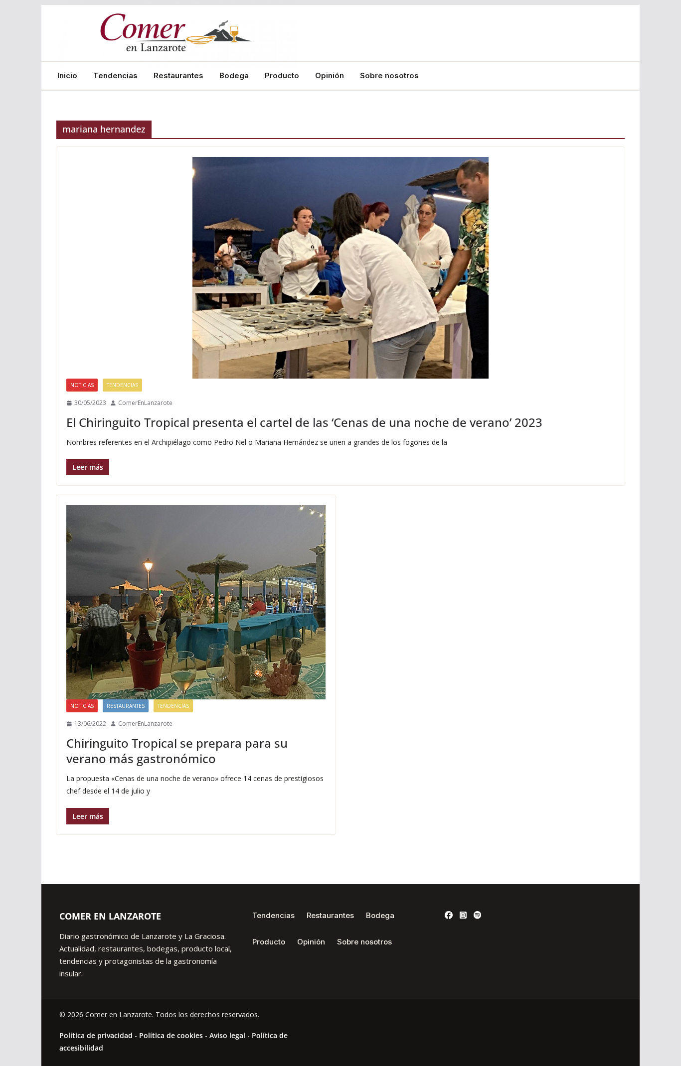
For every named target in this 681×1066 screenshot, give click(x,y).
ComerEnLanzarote (145, 403)
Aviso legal (227, 1035)
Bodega (234, 75)
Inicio (67, 75)
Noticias (82, 385)
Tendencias (115, 75)
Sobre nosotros (389, 75)
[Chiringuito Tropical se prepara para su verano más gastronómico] (196, 602)
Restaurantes (178, 75)
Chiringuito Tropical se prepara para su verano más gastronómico (177, 751)
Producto (282, 75)
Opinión (329, 75)
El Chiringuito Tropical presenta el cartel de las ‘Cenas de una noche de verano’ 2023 (304, 422)
